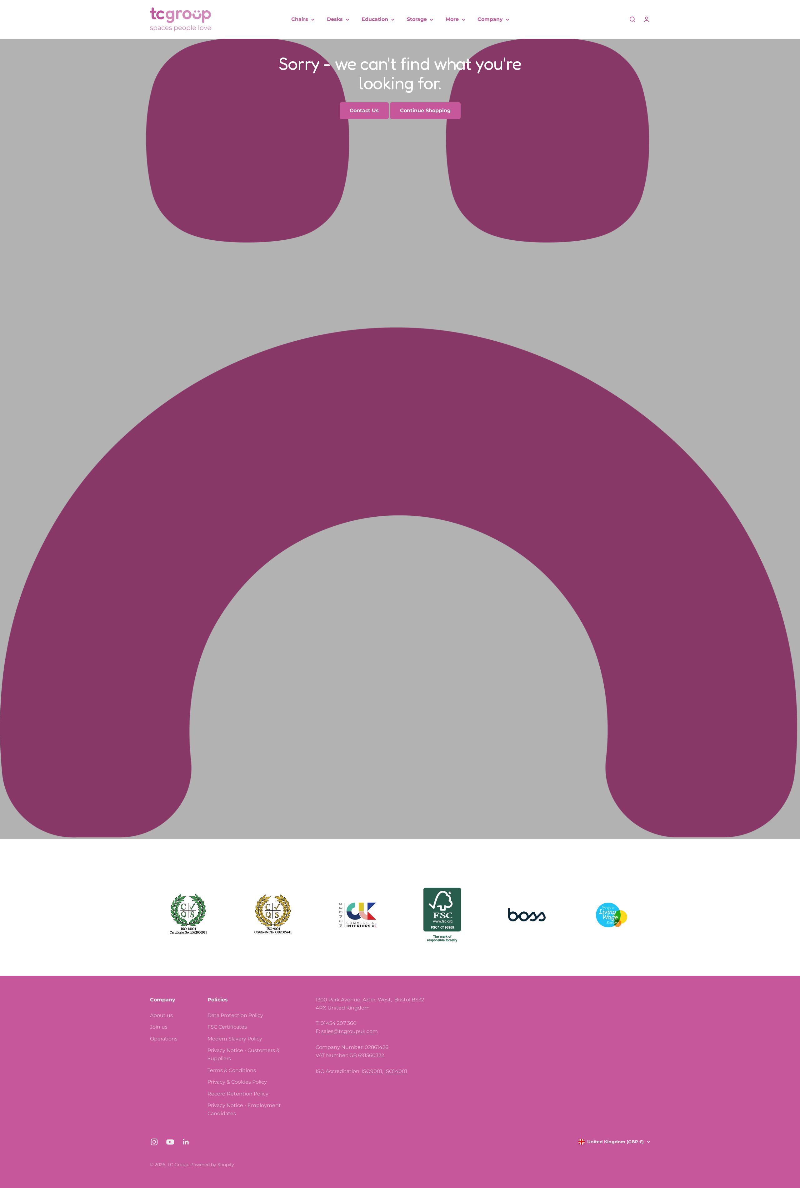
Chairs (299, 19)
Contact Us (364, 110)
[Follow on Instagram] (154, 1142)
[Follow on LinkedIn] (186, 1142)
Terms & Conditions (232, 1070)
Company (490, 19)
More (452, 19)
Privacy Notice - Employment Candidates (244, 1109)
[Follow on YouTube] (170, 1142)
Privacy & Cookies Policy (237, 1082)
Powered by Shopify (212, 1164)
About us (161, 1015)
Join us (159, 1027)
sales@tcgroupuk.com (349, 1031)
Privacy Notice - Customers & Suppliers (244, 1054)
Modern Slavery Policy (235, 1039)
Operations (164, 1039)
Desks (335, 19)
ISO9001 (372, 1071)
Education (375, 19)
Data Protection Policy (235, 1015)
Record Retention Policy (238, 1094)
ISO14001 (395, 1071)
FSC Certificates (227, 1027)
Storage (417, 19)
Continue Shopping (425, 110)
